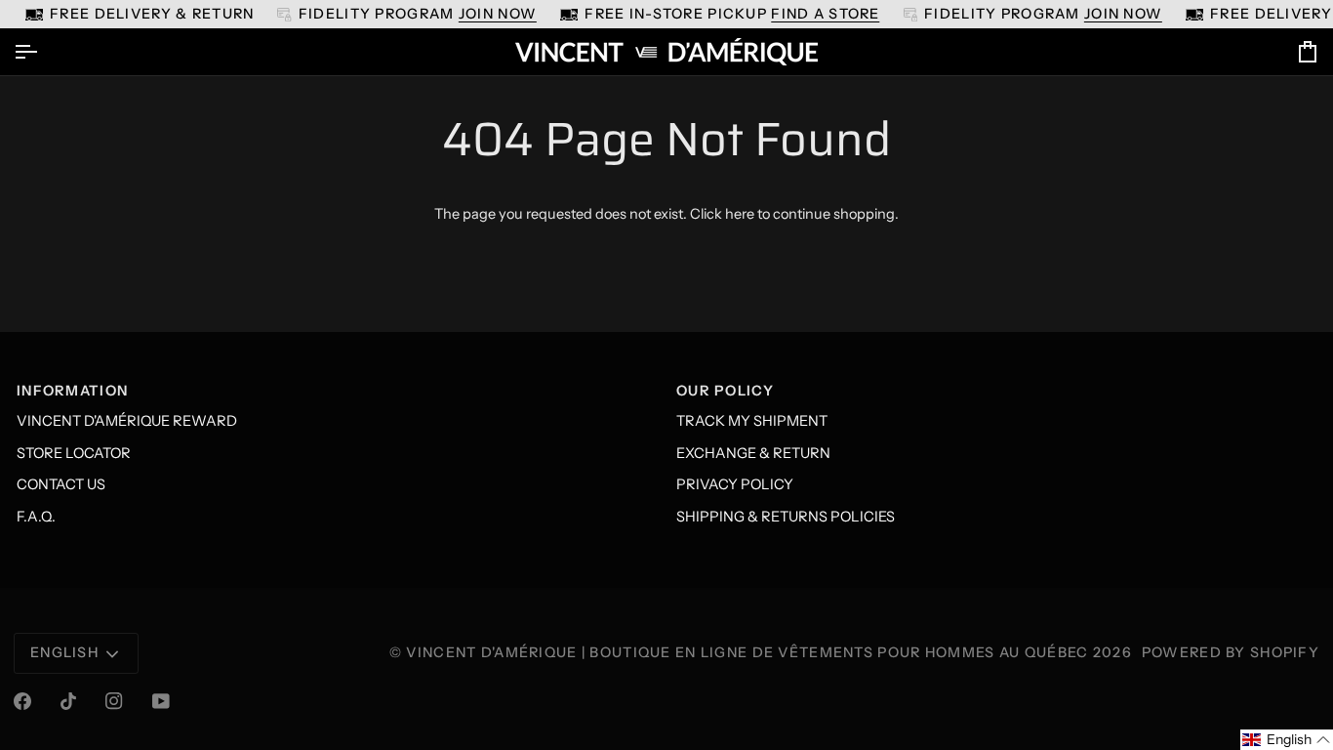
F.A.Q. (36, 516)
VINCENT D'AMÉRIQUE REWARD (127, 421)
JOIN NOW (498, 13)
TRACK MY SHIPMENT (752, 421)
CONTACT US (61, 484)
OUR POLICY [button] (725, 390)
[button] (1286, 739)
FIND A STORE (825, 13)
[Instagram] (114, 701)
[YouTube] (161, 701)
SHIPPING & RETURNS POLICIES (785, 516)
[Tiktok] (68, 701)
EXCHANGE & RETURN (753, 453)
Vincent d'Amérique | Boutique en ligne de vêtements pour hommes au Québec (747, 652)
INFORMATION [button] (72, 390)
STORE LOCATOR (74, 453)
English (64, 652)
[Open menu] (43, 51)
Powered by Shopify (1230, 652)
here (739, 214)
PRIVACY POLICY (734, 484)
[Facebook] (22, 701)
